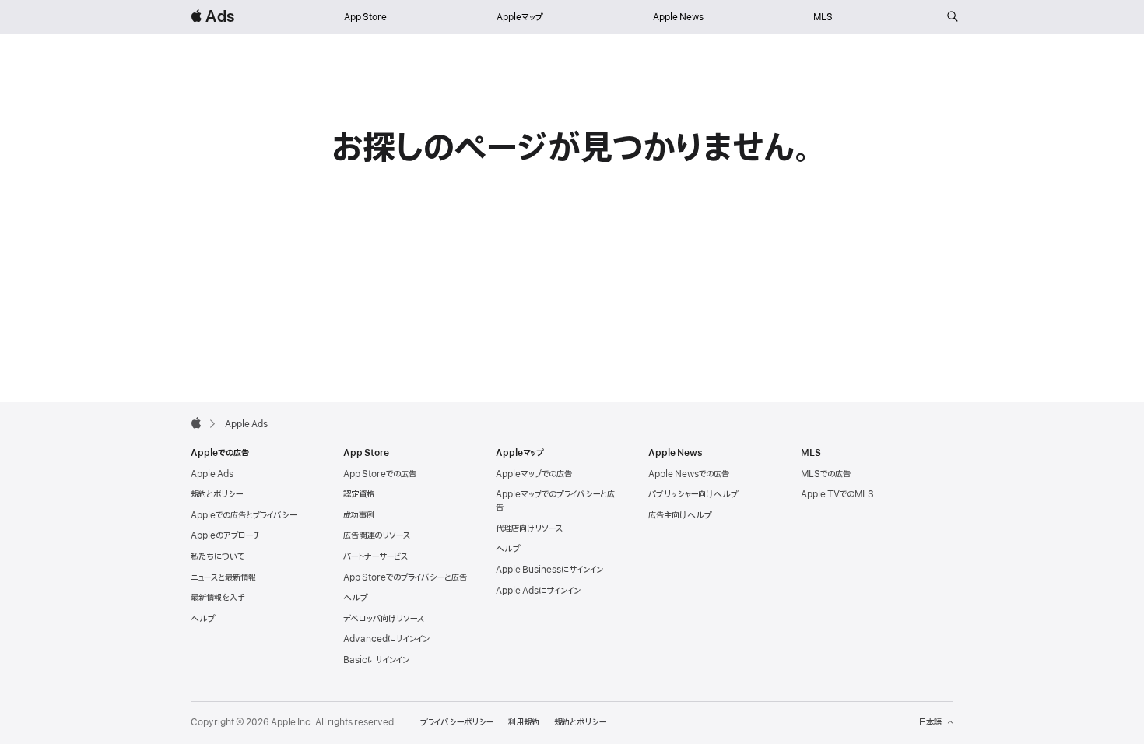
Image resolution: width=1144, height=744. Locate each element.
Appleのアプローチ (226, 535)
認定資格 (358, 494)
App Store (365, 17)
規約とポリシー (217, 494)
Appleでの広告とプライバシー (244, 515)
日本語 (930, 722)
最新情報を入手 (218, 597)
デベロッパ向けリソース (383, 618)
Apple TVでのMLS (837, 494)
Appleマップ (519, 17)
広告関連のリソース (376, 535)
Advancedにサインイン (386, 638)
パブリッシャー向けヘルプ (693, 494)
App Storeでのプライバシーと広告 (405, 577)
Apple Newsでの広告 (688, 474)
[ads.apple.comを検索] (952, 17)
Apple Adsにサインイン (538, 590)
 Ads (212, 16)
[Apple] (196, 423)
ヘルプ (203, 618)
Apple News (678, 17)
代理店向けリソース (529, 528)
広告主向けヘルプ (679, 515)
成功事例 (358, 515)
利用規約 (523, 722)
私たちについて (217, 556)
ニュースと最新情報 (223, 577)
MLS (823, 17)
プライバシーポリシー (456, 722)
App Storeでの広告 (379, 474)
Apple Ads (212, 474)
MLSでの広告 (826, 474)
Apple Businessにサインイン (549, 569)
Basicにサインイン (376, 660)
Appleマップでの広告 (534, 474)
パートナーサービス (375, 556)
